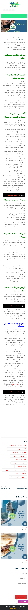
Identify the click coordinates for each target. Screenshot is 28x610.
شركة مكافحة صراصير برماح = (20, 560)
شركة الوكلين (22, 131)
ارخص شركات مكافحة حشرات (19, 452)
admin (15, 35)
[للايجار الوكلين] (14, 5)
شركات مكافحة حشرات (21, 466)
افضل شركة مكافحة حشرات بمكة (19, 463)
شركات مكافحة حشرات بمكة (20, 470)
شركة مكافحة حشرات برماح (20, 527)
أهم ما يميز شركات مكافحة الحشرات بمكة (17, 449)
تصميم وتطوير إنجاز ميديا (15, 608)
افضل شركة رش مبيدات (21, 459)
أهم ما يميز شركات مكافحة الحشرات (18, 445)
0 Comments (9, 35)
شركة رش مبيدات (6, 470)
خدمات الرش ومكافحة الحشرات (18, 36)
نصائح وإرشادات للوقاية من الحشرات (18, 477)
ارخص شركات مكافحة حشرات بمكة (18, 456)
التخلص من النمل (16, 384)
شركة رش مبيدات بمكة (21, 473)
